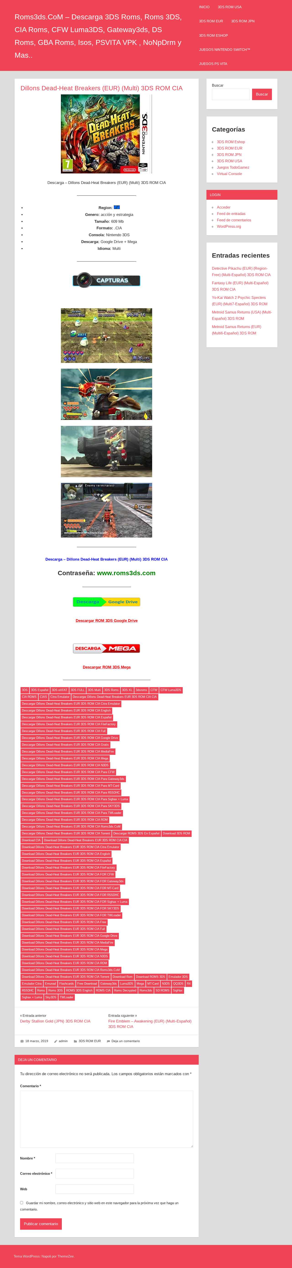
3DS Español (39, 690)
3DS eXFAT (59, 690)
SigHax (177, 990)
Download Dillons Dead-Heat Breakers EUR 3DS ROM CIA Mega (64, 949)
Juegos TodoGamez (233, 167)
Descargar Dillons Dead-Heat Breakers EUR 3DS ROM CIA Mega (65, 758)
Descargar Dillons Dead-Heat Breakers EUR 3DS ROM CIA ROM (65, 819)
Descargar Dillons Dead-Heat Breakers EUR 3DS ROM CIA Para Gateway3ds (73, 779)
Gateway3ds (108, 983)
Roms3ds (146, 990)
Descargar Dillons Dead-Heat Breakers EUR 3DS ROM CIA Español (67, 717)
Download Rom (123, 976)
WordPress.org (229, 226)
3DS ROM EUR (211, 21)
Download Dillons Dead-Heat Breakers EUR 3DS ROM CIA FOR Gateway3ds (73, 881)
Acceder (223, 207)
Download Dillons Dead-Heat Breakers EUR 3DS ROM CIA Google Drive (69, 935)
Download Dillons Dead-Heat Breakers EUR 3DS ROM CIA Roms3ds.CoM (71, 970)
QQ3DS (178, 983)
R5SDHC (28, 990)
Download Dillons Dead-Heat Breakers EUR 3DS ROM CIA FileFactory (68, 867)
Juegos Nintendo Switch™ (224, 50)
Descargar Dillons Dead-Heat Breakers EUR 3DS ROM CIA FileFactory (69, 724)
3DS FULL (77, 690)
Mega (140, 983)
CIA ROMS (29, 697)
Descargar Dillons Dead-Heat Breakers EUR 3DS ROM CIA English (66, 710)
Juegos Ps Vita (213, 64)
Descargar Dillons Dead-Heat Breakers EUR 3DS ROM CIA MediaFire (68, 751)
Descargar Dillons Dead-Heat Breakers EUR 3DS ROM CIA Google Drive (70, 738)
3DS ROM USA (230, 7)
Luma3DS (126, 983)
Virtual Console (229, 174)
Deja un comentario (126, 1041)
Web (23, 1189)
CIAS (43, 697)
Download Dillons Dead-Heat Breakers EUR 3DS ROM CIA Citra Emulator (70, 847)
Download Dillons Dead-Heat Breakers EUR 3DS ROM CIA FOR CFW (68, 874)
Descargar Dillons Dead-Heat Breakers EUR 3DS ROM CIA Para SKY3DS (71, 806)
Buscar (217, 85)
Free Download (87, 983)
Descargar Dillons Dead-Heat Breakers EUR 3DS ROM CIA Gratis (65, 744)
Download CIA (31, 840)
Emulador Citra (32, 983)
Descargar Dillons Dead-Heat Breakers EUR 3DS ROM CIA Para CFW (68, 772)
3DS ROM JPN (243, 21)
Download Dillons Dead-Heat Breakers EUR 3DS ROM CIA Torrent (65, 976)
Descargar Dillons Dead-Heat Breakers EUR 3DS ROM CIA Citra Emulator (71, 703)
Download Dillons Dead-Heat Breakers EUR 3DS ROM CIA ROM (64, 963)
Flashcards (66, 983)
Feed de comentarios (234, 220)
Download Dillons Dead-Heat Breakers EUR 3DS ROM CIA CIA (85, 840)
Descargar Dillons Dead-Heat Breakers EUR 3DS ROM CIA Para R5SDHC (71, 792)
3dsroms (141, 690)
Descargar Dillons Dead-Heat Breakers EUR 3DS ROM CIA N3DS (65, 765)
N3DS (166, 983)
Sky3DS (50, 997)
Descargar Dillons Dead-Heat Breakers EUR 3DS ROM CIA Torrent (66, 833)
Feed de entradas (231, 214)
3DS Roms (111, 690)
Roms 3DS (55, 990)
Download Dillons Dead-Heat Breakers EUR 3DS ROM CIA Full (63, 929)
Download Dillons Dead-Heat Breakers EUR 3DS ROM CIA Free (64, 922)
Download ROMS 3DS (150, 976)
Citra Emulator (59, 697)
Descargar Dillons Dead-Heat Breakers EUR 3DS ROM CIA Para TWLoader (71, 813)
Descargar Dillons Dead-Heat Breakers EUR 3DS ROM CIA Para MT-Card (70, 785)
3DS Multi (94, 690)
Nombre (27, 1158)
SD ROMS (162, 990)
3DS (25, 690)
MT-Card (153, 983)
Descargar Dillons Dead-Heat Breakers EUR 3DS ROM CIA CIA (115, 697)
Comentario (30, 1086)
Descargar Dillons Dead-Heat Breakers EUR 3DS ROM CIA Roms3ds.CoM (71, 826)
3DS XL (127, 690)
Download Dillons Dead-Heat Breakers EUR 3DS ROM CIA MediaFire (67, 942)
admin (63, 1041)
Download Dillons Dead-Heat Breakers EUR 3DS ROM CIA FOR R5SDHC (70, 895)
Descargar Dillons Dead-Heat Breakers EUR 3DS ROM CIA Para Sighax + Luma (75, 799)
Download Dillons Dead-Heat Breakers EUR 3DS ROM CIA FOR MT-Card (70, 888)
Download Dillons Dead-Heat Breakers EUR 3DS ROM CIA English (66, 854)
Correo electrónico (36, 1173)
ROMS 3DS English (79, 990)
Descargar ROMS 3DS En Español (136, 833)
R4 (188, 983)
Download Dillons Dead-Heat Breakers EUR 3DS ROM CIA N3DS (65, 956)
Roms (41, 990)
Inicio (204, 7)
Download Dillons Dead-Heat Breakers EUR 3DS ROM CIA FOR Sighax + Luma (74, 901)
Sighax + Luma (32, 997)
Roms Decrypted (125, 990)
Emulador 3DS (178, 976)
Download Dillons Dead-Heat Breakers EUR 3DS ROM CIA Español (66, 860)
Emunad (50, 983)
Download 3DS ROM (176, 833)
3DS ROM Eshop (213, 35)
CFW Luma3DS (171, 690)
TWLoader (66, 997)
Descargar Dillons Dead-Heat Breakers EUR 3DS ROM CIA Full (64, 731)
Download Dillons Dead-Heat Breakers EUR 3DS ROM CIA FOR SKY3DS (70, 908)
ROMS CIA (103, 990)
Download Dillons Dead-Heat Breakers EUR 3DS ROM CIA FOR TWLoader (71, 915)
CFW (154, 690)
